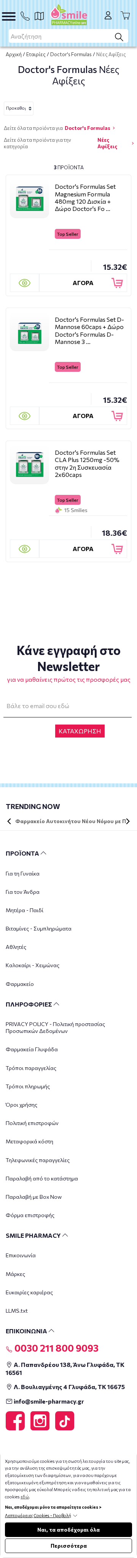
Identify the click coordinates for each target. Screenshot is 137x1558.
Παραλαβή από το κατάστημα (42, 1178)
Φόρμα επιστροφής (30, 1215)
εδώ (25, 1496)
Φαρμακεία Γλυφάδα (32, 1049)
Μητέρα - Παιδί (24, 910)
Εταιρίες (36, 54)
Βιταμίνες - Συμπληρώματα (39, 928)
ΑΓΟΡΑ (83, 282)
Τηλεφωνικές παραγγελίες (38, 1160)
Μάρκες (15, 1274)
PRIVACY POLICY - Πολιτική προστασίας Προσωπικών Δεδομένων (55, 1027)
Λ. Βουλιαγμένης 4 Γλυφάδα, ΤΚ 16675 (69, 1386)
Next (128, 821)
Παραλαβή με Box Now (34, 1196)
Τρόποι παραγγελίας (31, 1068)
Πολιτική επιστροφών (32, 1123)
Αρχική (14, 54)
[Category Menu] (9, 16)
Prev (9, 821)
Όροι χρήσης (21, 1104)
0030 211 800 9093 (56, 1348)
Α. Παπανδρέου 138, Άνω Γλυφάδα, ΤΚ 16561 (65, 1368)
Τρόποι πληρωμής (28, 1086)
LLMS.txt (17, 1310)
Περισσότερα (69, 1545)
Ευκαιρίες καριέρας (29, 1292)
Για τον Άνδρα (23, 891)
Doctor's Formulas (71, 54)
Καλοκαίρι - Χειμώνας (32, 965)
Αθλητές (16, 947)
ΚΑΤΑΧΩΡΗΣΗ (80, 730)
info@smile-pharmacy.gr (48, 1401)
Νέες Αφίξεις (107, 143)
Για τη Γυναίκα (23, 873)
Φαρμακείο (20, 984)
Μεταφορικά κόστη (29, 1141)
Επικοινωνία (21, 1255)
